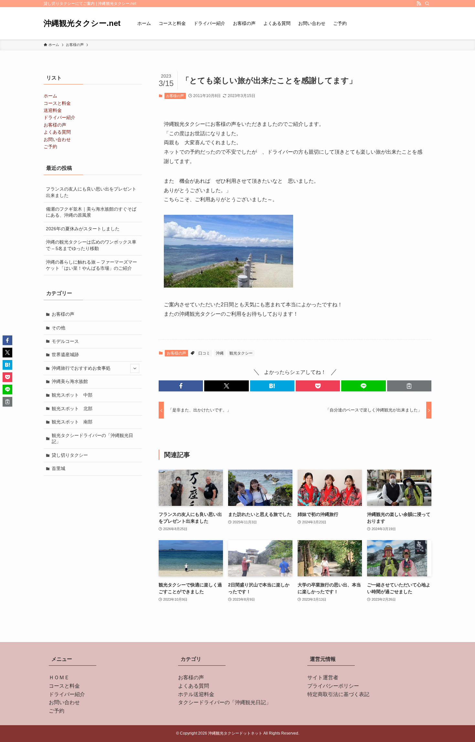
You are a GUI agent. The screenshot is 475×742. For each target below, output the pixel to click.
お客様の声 (175, 96)
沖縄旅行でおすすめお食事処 (81, 368)
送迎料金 (53, 110)
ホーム (50, 95)
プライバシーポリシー (333, 686)
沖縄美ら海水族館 (70, 381)
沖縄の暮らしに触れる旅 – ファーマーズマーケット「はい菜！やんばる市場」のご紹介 (91, 265)
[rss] (419, 3)
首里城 (58, 468)
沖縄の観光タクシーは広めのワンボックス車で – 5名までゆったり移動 (91, 245)
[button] (181, 385)
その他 (58, 327)
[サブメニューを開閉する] (134, 368)
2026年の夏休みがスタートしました (83, 228)
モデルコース (65, 341)
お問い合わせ (57, 139)
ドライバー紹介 (59, 117)
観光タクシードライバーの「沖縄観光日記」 (92, 438)
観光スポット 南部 (72, 421)
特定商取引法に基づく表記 (338, 694)
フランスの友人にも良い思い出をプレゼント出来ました (91, 192)
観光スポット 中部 (72, 395)
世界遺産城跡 (65, 354)
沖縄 (220, 353)
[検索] (427, 3)
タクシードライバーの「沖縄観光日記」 (224, 702)
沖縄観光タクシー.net (82, 23)
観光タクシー (241, 353)
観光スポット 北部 (72, 408)
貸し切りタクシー (70, 455)
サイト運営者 (322, 677)
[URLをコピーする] (409, 385)
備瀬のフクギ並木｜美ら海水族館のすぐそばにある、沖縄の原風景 (91, 212)
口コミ (204, 353)
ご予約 (50, 146)
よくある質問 (57, 132)
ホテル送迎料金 (196, 694)
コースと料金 (57, 103)
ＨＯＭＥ (59, 677)
